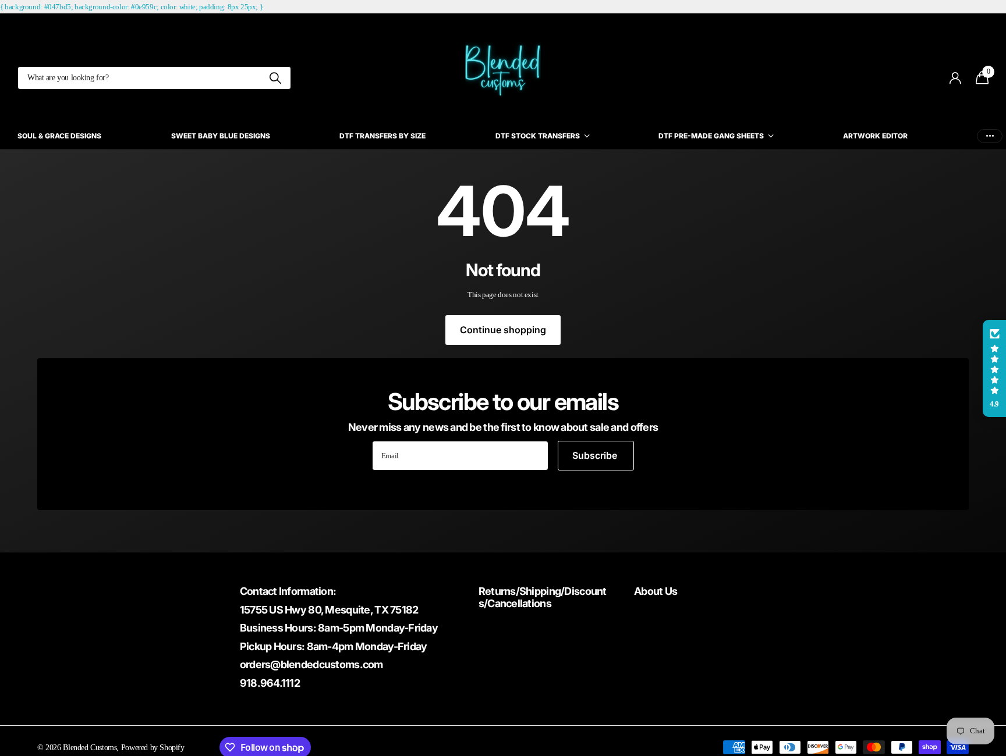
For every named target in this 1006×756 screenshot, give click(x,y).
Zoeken (275, 78)
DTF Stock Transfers (537, 135)
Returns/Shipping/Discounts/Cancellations (543, 597)
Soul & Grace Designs (59, 135)
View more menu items (990, 136)
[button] (994, 369)
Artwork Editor (875, 135)
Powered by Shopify (153, 747)
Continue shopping (503, 330)
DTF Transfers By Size (382, 135)
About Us (655, 591)
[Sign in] (956, 78)
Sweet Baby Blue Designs (220, 135)
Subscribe (595, 455)
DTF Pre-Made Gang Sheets (711, 135)
